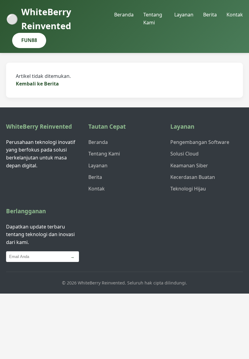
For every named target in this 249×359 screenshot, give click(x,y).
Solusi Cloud (184, 153)
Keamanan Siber (189, 165)
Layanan (183, 14)
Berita (210, 14)
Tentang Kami (104, 153)
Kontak (235, 14)
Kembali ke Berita (37, 83)
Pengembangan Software (199, 142)
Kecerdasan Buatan (192, 177)
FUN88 (29, 40)
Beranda (124, 14)
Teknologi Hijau (188, 188)
